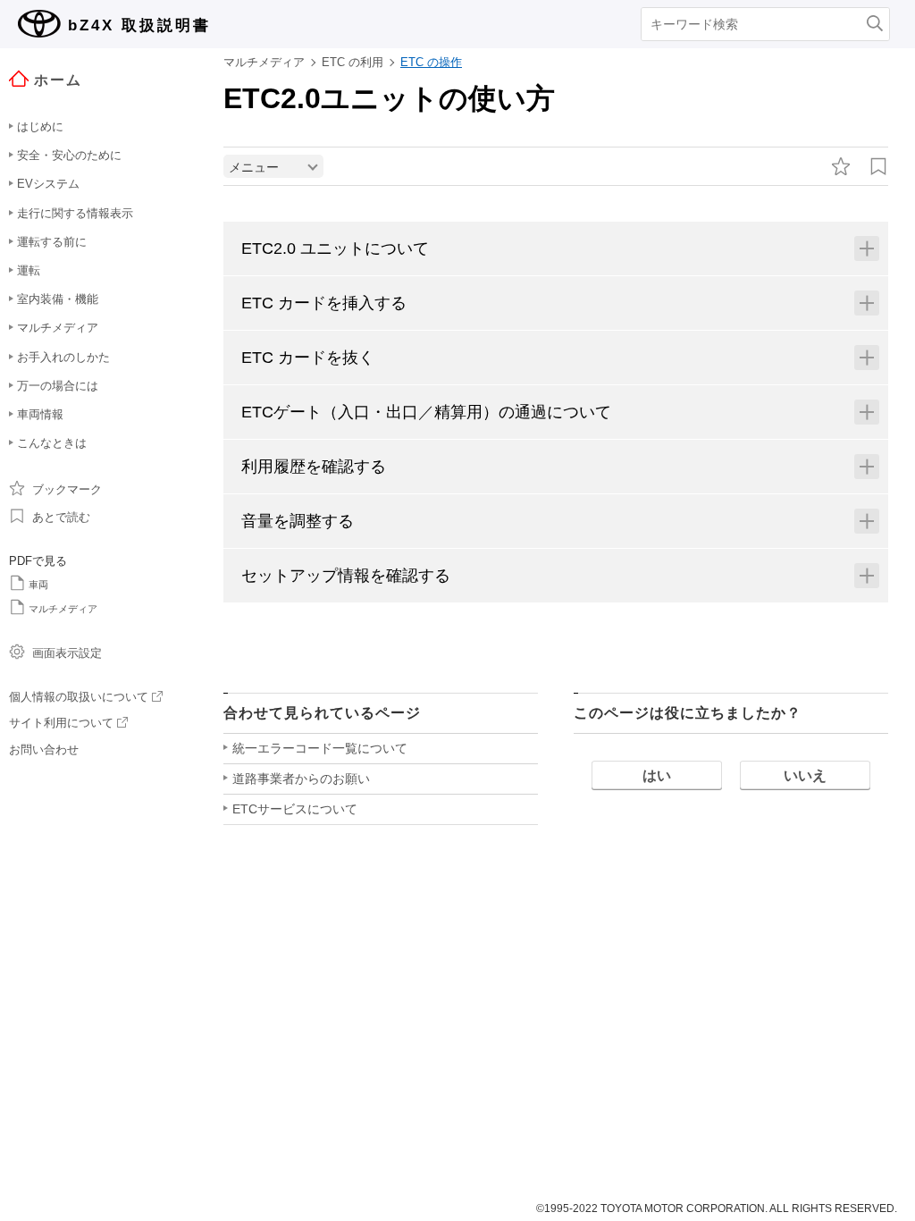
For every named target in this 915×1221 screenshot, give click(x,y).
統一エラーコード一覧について (319, 748)
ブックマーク (67, 489)
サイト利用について (61, 722)
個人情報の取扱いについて (78, 696)
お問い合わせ (44, 749)
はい (656, 775)
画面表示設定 (67, 653)
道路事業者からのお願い (301, 778)
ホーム (58, 80)
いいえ (805, 775)
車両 (38, 584)
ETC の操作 (431, 62)
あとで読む (61, 517)
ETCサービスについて (294, 809)
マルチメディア (63, 608)
